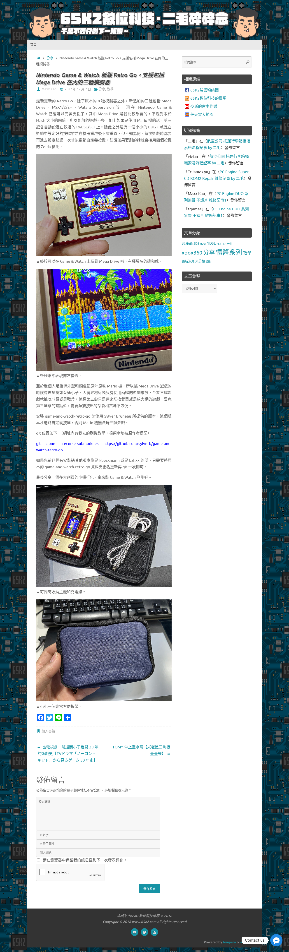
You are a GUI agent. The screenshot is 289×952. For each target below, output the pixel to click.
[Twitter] (144, 932)
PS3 (219, 243)
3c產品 (187, 243)
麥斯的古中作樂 (203, 106)
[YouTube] (134, 932)
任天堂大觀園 (201, 114)
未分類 (200, 261)
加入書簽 (48, 731)
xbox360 (192, 253)
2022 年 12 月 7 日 (78, 89)
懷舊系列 (229, 252)
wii (229, 243)
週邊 (208, 261)
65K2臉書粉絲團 (204, 90)
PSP (224, 243)
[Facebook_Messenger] (276, 940)
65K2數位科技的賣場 (208, 98)
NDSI (203, 243)
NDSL (211, 243)
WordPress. (248, 942)
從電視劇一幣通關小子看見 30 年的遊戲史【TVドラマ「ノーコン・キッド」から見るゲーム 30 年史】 (67, 754)
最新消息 (188, 261)
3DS (196, 243)
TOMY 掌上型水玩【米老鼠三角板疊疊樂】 (141, 750)
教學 (110, 89)
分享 (50, 58)
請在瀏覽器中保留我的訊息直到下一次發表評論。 (85, 860)
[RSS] (154, 932)
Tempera (229, 942)
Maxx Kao (49, 89)
